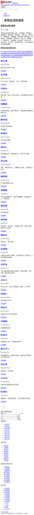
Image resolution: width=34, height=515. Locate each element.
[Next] (5, 408)
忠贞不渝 (4, 364)
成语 (5, 5)
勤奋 (2, 55)
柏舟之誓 (4, 61)
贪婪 (11, 53)
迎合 (28, 53)
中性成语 (7, 476)
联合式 (6, 445)
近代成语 (7, 480)
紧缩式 (6, 451)
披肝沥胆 (4, 219)
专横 (11, 57)
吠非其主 (4, 335)
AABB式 (7, 424)
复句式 (6, 449)
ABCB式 (7, 437)
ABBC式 (7, 435)
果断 (24, 55)
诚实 (19, 51)
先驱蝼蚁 (4, 190)
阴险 (23, 53)
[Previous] (5, 405)
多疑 (30, 55)
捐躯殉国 (4, 176)
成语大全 (15, 3)
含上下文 (7, 509)
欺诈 (20, 53)
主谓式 (6, 447)
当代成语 (7, 478)
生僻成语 (7, 471)
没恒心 (21, 57)
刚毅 (27, 55)
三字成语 (7, 488)
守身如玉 (4, 88)
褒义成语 (7, 472)
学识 (10, 51)
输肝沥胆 (4, 206)
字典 (2, 5)
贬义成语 (7, 474)
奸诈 (25, 53)
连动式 (6, 457)
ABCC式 (7, 439)
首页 (5, 13)
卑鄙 (3, 53)
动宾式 (6, 455)
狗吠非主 (4, 307)
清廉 (27, 51)
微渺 (6, 53)
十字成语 (7, 501)
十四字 (6, 507)
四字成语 (7, 490)
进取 (4, 55)
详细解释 (3, 71)
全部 (2, 51)
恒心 (10, 55)
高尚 (24, 51)
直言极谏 (4, 249)
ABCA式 (7, 433)
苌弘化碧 (4, 161)
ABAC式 (7, 431)
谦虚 (7, 55)
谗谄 (17, 57)
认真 (13, 55)
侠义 (16, 51)
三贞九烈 (4, 378)
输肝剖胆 (4, 120)
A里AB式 (7, 428)
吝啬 (14, 53)
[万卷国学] (6, 3)
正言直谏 (4, 75)
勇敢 (21, 55)
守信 (22, 51)
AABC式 (7, 430)
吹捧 (31, 53)
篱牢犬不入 (5, 349)
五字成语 (7, 492)
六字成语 (7, 494)
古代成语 (7, 482)
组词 (16, 5)
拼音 (19, 5)
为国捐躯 (4, 321)
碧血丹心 (4, 147)
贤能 (30, 51)
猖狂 (9, 57)
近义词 (23, 5)
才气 (8, 51)
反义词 (27, 5)
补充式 (6, 460)
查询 (19, 419)
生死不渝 (4, 264)
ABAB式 (7, 426)
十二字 (6, 505)
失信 (9, 53)
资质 (5, 51)
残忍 (6, 57)
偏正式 (6, 453)
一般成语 (7, 469)
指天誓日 (4, 392)
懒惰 (18, 55)
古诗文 (12, 5)
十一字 (6, 503)
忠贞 (13, 51)
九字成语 (7, 499)
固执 (14, 57)
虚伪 (17, 53)
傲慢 (16, 55)
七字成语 (7, 496)
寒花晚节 (4, 133)
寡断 (3, 57)
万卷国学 (6, 512)
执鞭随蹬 (4, 104)
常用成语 (7, 467)
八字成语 (7, 497)
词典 (8, 5)
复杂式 (6, 458)
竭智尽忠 (4, 235)
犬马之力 (4, 280)
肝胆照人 (4, 294)
